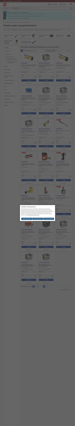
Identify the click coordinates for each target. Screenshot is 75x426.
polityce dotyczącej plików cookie (33, 215)
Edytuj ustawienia (38, 218)
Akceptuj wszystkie (48, 218)
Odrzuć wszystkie (27, 218)
